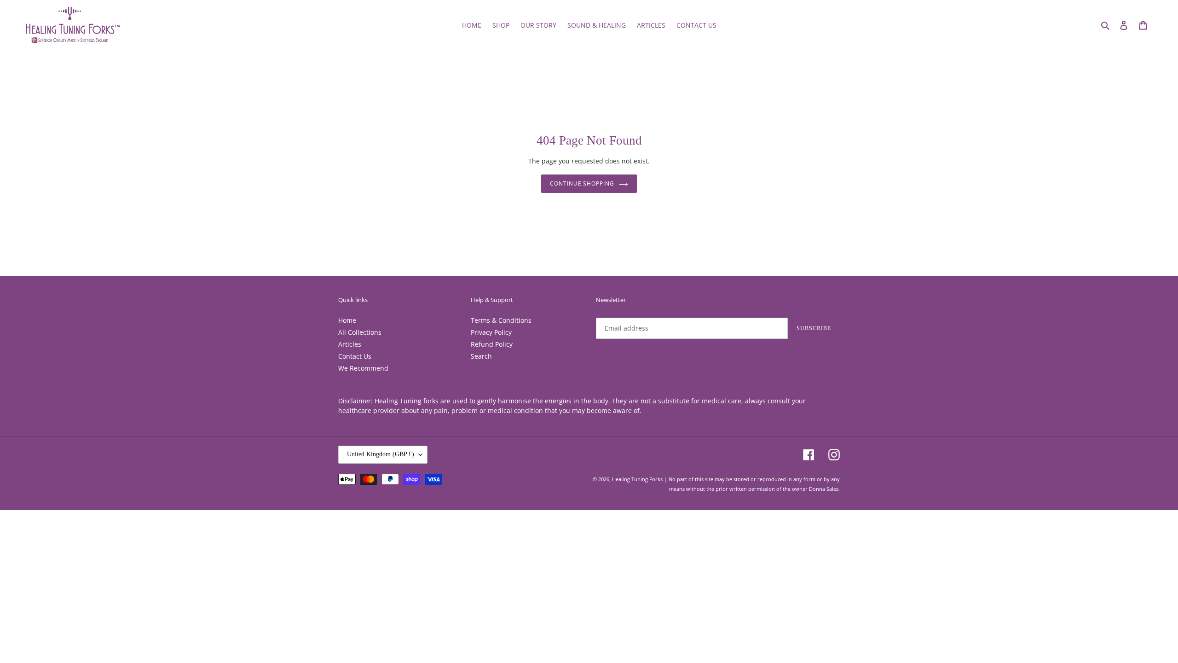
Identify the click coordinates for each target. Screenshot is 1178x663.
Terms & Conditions (501, 320)
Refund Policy (492, 344)
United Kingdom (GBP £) (380, 454)
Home (347, 320)
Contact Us (354, 356)
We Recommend (363, 368)
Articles (349, 344)
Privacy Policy (491, 332)
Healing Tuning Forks (637, 479)
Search (481, 356)
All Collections (359, 332)
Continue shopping (582, 183)
